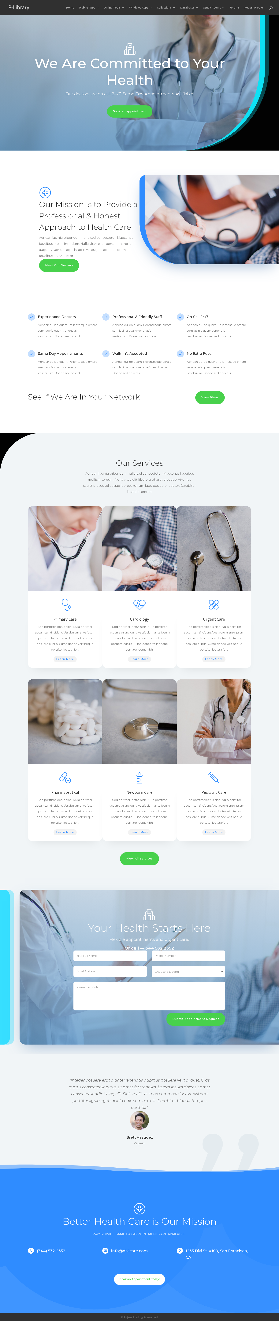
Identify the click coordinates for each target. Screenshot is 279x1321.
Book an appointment (130, 111)
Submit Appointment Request (196, 1019)
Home (70, 7)
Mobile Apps (87, 7)
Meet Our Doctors (59, 265)
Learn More (65, 659)
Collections (164, 7)
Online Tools (112, 7)
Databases (187, 7)
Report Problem (254, 7)
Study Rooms (212, 7)
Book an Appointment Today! (139, 1279)
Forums (235, 7)
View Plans (210, 397)
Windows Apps (138, 7)
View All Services (139, 858)
